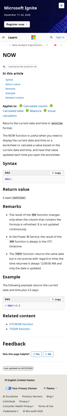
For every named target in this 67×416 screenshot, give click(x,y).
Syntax (9, 79)
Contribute (9, 401)
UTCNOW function (21, 324)
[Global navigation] (3, 37)
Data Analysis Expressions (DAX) (28, 45)
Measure (35, 111)
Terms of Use (45, 406)
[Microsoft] (33, 37)
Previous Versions (32, 396)
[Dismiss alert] (61, 5)
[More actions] (61, 45)
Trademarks (9, 411)
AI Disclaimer (10, 396)
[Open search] (51, 37)
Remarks (10, 88)
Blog (49, 396)
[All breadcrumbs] (6, 45)
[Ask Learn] (55, 45)
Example (10, 93)
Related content (14, 97)
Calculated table (13, 111)
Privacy (23, 401)
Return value (12, 84)
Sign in (60, 37)
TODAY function (19, 329)
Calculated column (36, 106)
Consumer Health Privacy (17, 406)
